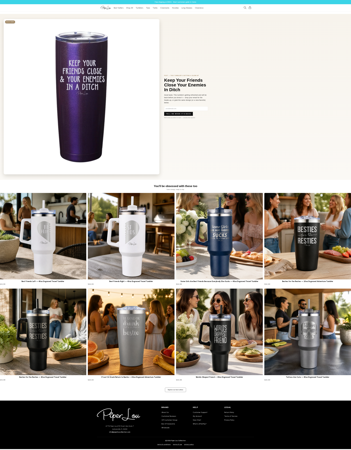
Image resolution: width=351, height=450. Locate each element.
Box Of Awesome (168, 424)
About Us (165, 412)
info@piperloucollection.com (119, 432)
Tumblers (139, 8)
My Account (197, 416)
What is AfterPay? (199, 424)
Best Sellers (118, 8)
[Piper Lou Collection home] (120, 414)
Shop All (129, 8)
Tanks (155, 8)
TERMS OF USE (177, 444)
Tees (148, 8)
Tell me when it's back (178, 114)
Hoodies (175, 8)
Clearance (199, 8)
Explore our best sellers (175, 389)
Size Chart (197, 420)
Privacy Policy (229, 420)
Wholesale (165, 428)
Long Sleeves (187, 8)
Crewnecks (164, 8)
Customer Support (200, 412)
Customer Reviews (169, 416)
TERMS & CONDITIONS (164, 444)
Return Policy (229, 412)
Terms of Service (230, 416)
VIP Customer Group (169, 420)
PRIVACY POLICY (189, 444)
